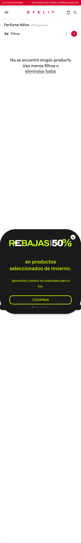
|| (74, 33)
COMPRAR (40, 300)
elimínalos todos (40, 71)
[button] (76, 12)
